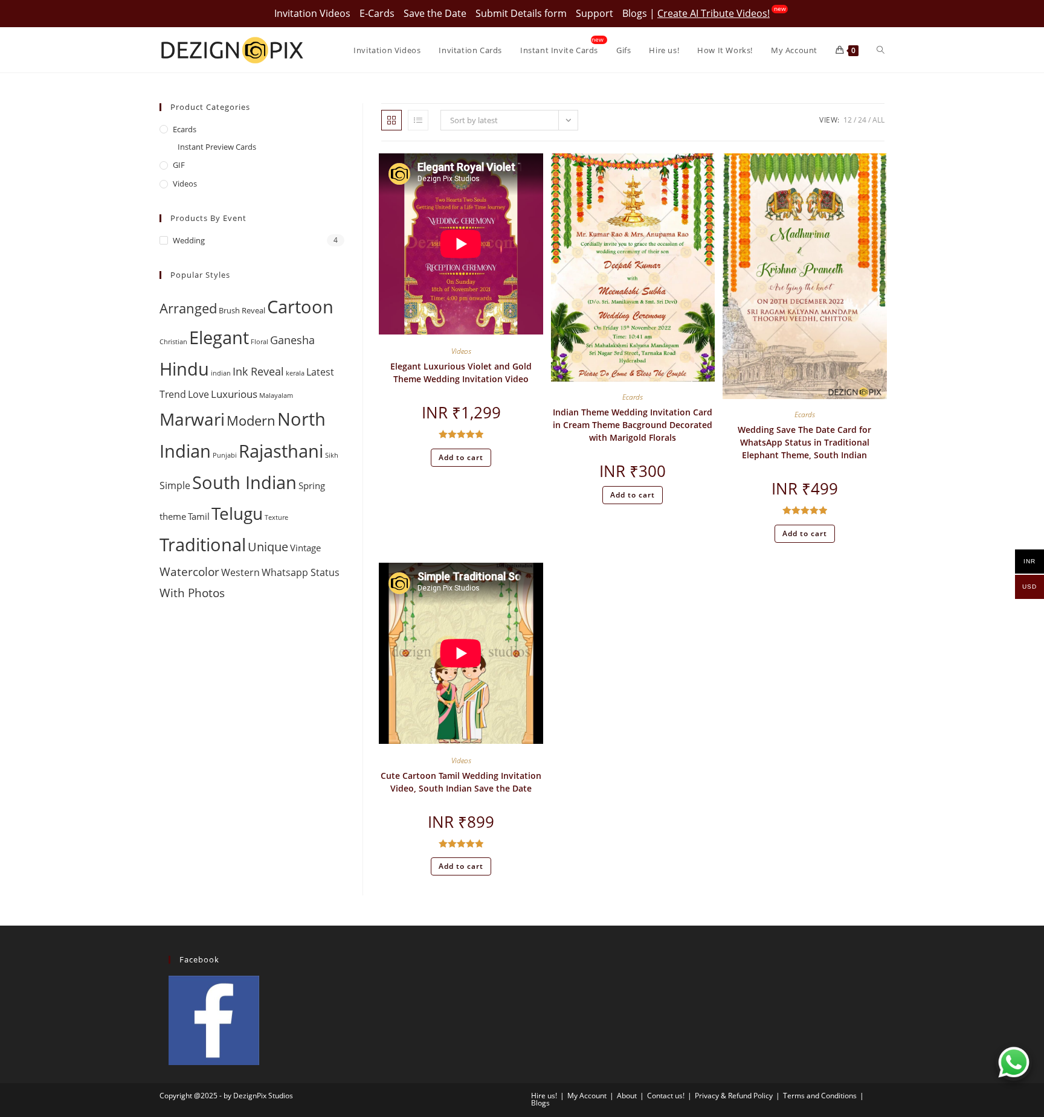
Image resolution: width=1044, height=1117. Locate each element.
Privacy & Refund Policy (734, 1095)
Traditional (203, 545)
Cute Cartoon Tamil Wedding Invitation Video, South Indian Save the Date (461, 782)
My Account (587, 1095)
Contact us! (666, 1095)
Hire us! (544, 1095)
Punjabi (225, 455)
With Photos (192, 592)
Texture (276, 517)
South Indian (244, 482)
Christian (173, 342)
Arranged (188, 308)
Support (594, 13)
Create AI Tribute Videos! (713, 13)
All (878, 120)
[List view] (418, 120)
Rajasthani (281, 450)
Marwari (192, 419)
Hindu (184, 369)
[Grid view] (391, 120)
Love (198, 394)
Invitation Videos (312, 13)
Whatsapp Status (301, 572)
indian (221, 373)
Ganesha (292, 339)
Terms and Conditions (820, 1095)
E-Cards (377, 13)
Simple (175, 485)
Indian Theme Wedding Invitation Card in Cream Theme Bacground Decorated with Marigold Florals (632, 424)
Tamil (199, 516)
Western (240, 572)
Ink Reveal (258, 371)
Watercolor (189, 571)
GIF (179, 164)
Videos (461, 351)
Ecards (632, 397)
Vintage (305, 548)
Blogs (634, 13)
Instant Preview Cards (217, 146)
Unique (268, 547)
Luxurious (234, 394)
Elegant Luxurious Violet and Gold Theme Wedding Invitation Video (461, 372)
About (627, 1095)
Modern (251, 420)
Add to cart (461, 457)
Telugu (237, 513)
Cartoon (300, 307)
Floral (259, 342)
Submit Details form (521, 13)
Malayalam (276, 395)
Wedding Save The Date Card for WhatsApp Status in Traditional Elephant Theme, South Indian (804, 442)
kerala (295, 373)
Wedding (189, 240)
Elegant (219, 337)
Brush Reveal (242, 311)
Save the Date (435, 13)
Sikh (331, 455)
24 (862, 120)
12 (847, 120)
